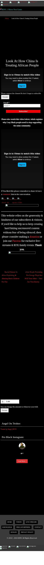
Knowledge (7, 527)
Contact (38, 527)
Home (9, 522)
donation (34, 236)
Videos (7, 18)
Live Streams (31, 522)
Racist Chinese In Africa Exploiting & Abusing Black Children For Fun (10, 277)
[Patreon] (5, 2)
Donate (5, 97)
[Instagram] (33, 2)
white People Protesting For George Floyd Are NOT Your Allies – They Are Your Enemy (33, 277)
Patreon (16, 240)
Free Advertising (23, 527)
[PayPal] (4, 5)
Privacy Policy (27, 532)
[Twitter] (13, 2)
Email (7, 103)
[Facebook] (22, 2)
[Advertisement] (22, 38)
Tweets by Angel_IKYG (9, 429)
